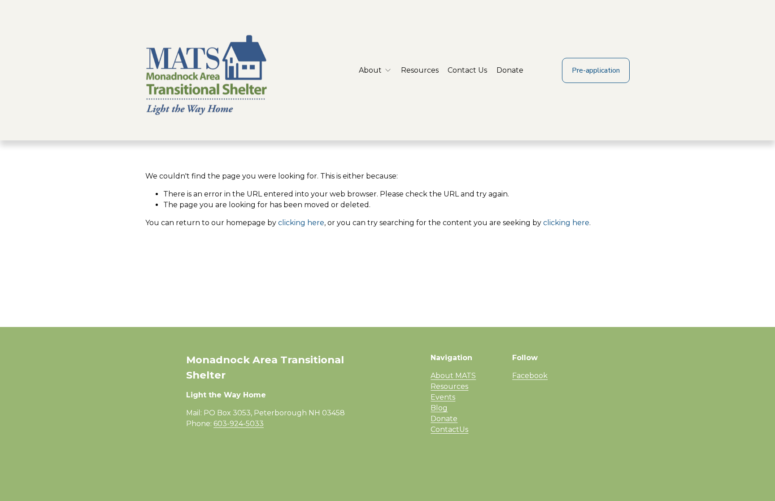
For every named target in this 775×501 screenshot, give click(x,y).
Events (443, 397)
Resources (420, 70)
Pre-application (596, 70)
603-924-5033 (238, 423)
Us (463, 429)
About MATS (453, 375)
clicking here (301, 222)
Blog (439, 408)
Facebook (530, 375)
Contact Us (467, 70)
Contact (445, 429)
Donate (509, 70)
